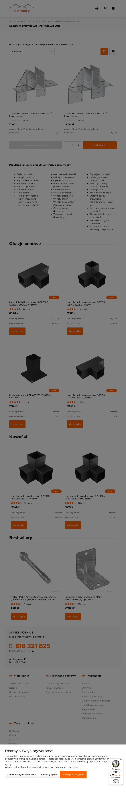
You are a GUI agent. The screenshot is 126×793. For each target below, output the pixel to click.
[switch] (116, 781)
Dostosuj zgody (49, 774)
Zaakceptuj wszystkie (73, 774)
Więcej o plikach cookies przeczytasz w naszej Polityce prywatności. (41, 767)
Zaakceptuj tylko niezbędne (21, 774)
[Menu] (121, 760)
